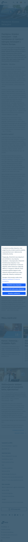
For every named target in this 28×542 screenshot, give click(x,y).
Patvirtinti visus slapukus (14, 285)
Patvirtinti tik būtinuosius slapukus (14, 289)
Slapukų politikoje (7, 279)
